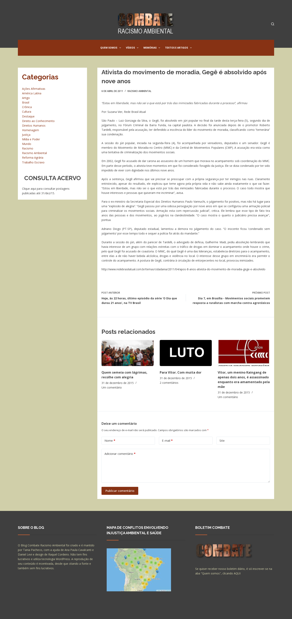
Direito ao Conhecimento (38, 121)
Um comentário (112, 387)
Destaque (28, 116)
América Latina (31, 93)
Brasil (25, 102)
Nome (109, 440)
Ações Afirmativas (33, 89)
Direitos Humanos (33, 125)
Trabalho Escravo (33, 162)
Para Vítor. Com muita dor (180, 372)
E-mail (167, 440)
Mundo (26, 144)
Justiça (26, 135)
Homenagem (30, 130)
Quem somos (108, 47)
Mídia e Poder (31, 139)
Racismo (27, 148)
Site (222, 440)
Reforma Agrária (32, 157)
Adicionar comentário (119, 454)
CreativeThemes (87, 612)
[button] (120, 47)
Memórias (150, 47)
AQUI (237, 573)
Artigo (26, 98)
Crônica (27, 107)
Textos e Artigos (176, 47)
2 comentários (169, 383)
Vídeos (130, 47)
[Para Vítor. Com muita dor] (186, 353)
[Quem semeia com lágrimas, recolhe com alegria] (128, 353)
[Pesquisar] (272, 23)
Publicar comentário (119, 491)
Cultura (26, 111)
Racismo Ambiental (139, 91)
